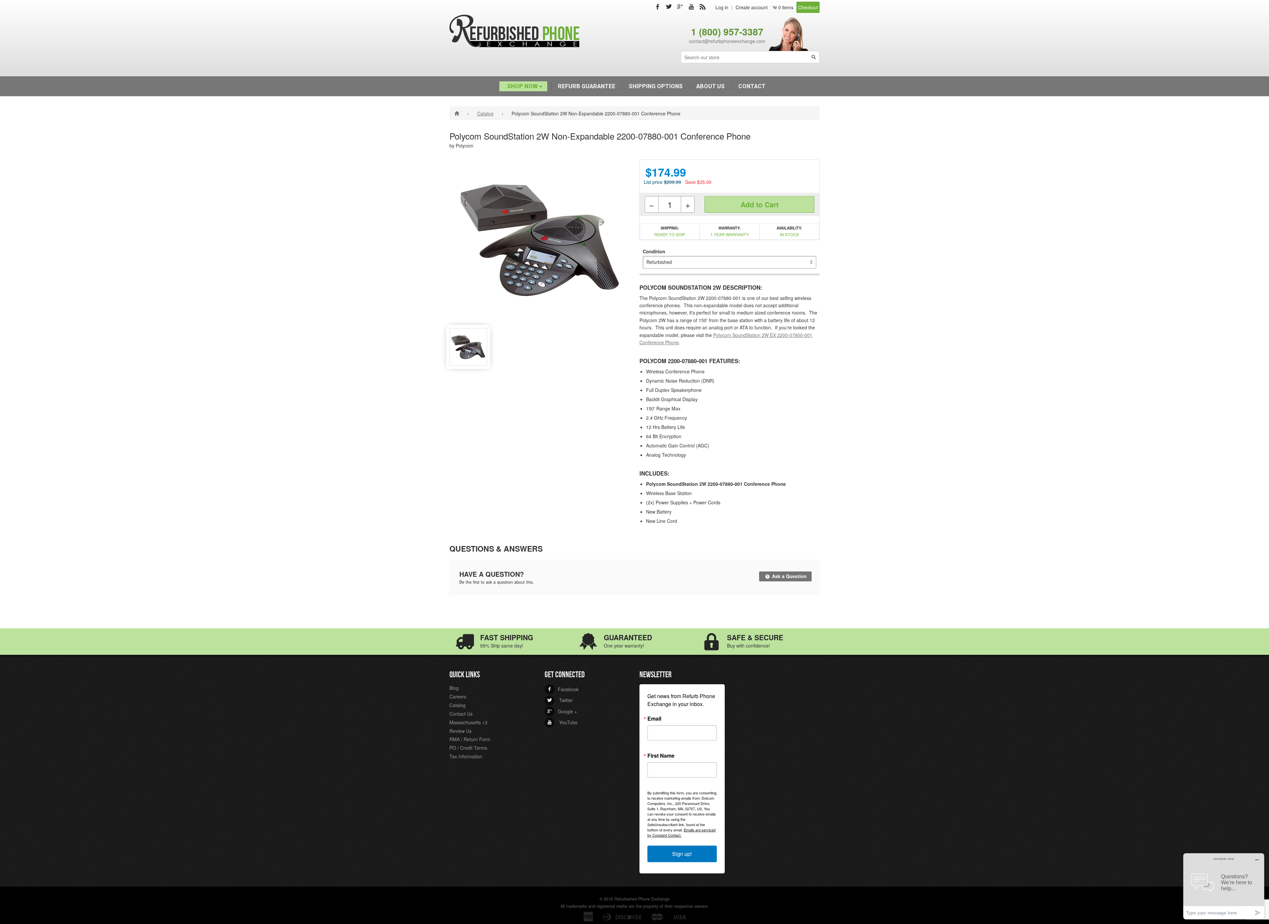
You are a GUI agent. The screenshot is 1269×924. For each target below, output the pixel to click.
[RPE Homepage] (457, 113)
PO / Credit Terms (468, 747)
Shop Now (523, 86)
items (785, 7)
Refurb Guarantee (586, 86)
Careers (457, 696)
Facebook (563, 689)
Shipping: (669, 231)
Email (654, 718)
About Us (710, 86)
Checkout (808, 7)
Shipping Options (656, 86)
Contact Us (461, 713)
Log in (721, 7)
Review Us (460, 731)
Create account (752, 7)
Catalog (485, 113)
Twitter (560, 700)
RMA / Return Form (469, 739)
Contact (752, 86)
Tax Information (465, 756)
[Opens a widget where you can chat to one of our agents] (1224, 886)
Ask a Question (789, 576)
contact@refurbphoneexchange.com (727, 41)
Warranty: (730, 231)
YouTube (562, 722)
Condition (654, 251)
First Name (660, 755)
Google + (562, 711)
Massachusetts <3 (468, 722)
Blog (454, 688)
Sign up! (682, 854)
